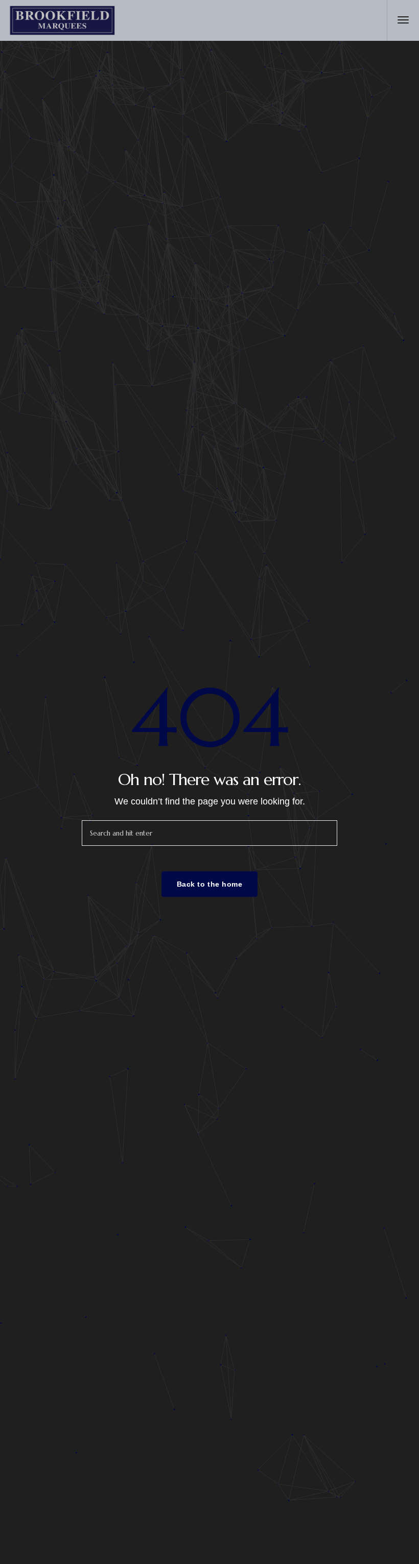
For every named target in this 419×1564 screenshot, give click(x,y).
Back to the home (210, 884)
